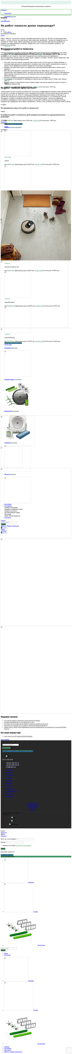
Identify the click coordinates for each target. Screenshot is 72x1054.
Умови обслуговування (32, 804)
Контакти (32, 810)
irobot (8, 21)
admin (9, 32)
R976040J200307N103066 (23, 736)
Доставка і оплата (32, 807)
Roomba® (10, 16)
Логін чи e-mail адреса (9, 839)
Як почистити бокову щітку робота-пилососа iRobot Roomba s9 (25, 725)
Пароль (4, 842)
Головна (3, 21)
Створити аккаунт (7, 855)
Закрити (3, 122)
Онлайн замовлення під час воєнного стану (19, 722)
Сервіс (33, 809)
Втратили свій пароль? (23, 845)
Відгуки (32, 803)
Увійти (3, 848)
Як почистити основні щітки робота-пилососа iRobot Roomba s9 (26, 724)
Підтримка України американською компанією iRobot (22, 720)
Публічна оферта (33, 806)
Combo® (13, 127)
